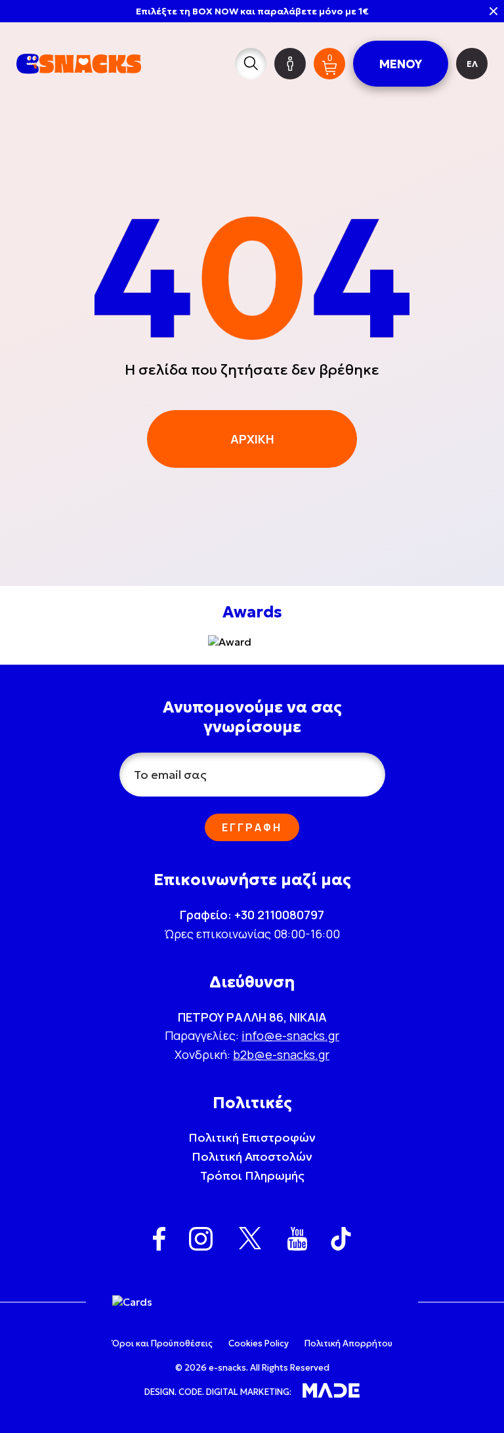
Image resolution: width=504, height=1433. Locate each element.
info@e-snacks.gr (290, 1035)
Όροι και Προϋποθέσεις (162, 1343)
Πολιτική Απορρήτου (348, 1343)
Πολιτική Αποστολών (252, 1156)
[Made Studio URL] (331, 1391)
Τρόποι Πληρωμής (252, 1175)
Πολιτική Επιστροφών (252, 1137)
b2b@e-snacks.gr (281, 1054)
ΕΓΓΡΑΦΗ (252, 827)
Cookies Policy (258, 1343)
